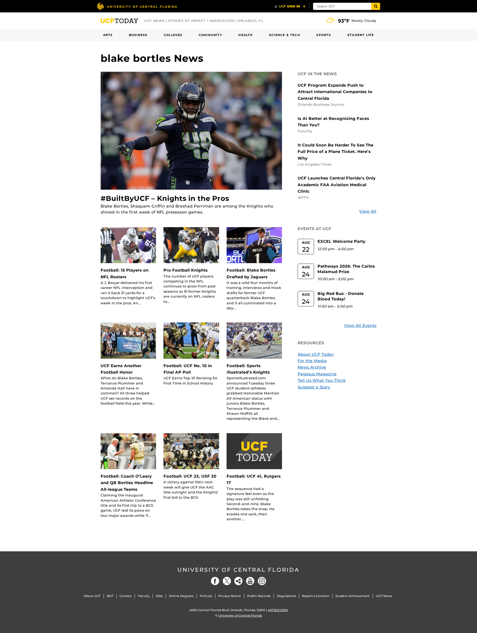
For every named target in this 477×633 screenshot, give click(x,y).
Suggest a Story (314, 387)
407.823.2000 (278, 610)
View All (367, 211)
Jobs (159, 596)
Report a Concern (315, 596)
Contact (125, 596)
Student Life (360, 35)
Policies (206, 596)
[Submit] (375, 6)
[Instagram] (262, 581)
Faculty (144, 596)
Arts (108, 35)
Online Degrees (181, 596)
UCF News (384, 596)
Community (210, 35)
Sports (323, 35)
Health (245, 35)
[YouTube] (250, 581)
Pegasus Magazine (317, 374)
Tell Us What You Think (322, 380)
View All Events (360, 325)
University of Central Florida (238, 569)
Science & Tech (284, 35)
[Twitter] (227, 581)
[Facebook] (215, 581)
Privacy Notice (229, 596)
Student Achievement (352, 596)
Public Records (259, 596)
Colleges (173, 35)
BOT (110, 596)
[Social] (238, 581)
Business (138, 35)
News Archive (312, 367)
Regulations (286, 596)
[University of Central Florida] (137, 6)
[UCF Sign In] (290, 6)
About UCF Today (316, 354)
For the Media (312, 360)
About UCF (92, 596)
